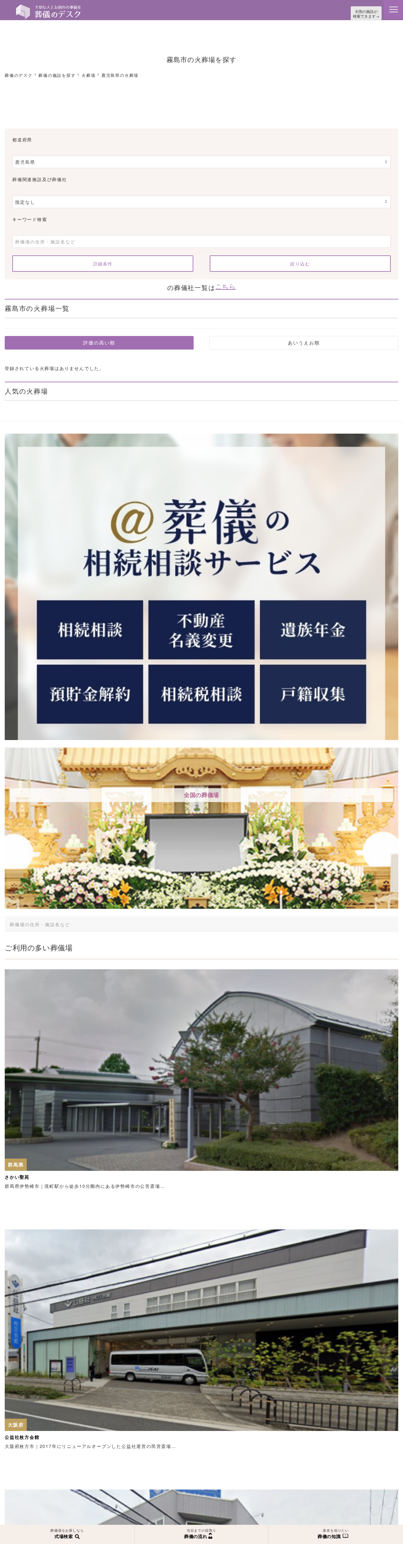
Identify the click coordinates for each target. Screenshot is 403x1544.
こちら (225, 283)
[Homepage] (48, 7)
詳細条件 (103, 262)
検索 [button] (353, 920)
